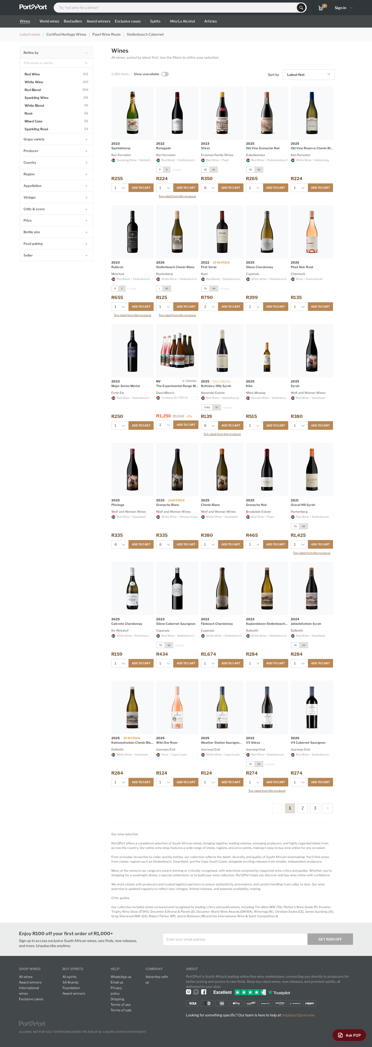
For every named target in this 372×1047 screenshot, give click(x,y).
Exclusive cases (31, 999)
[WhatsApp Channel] (196, 991)
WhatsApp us (121, 977)
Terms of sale (121, 1010)
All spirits (70, 977)
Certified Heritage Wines (66, 34)
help (115, 969)
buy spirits (73, 969)
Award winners (30, 982)
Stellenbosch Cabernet (145, 34)
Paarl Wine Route (106, 34)
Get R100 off (330, 939)
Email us (117, 982)
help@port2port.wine (298, 1015)
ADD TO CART (141, 187)
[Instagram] (188, 991)
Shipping (117, 999)
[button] (330, 74)
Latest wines (30, 34)
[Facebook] (203, 991)
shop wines (30, 969)
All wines (26, 977)
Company (154, 969)
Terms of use (121, 1004)
